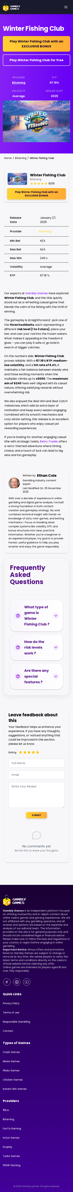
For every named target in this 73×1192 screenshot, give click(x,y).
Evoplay (7, 1147)
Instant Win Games (15, 1089)
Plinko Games (11, 1070)
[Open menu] (66, 7)
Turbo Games (11, 1156)
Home (8, 158)
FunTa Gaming (12, 1128)
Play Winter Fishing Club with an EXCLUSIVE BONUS (36, 43)
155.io (6, 1110)
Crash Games (11, 1052)
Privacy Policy (11, 1003)
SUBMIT (36, 815)
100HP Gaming (11, 1165)
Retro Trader (49, 441)
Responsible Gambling (16, 1021)
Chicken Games (13, 1079)
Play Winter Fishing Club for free (36, 60)
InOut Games (11, 1137)
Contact (8, 1031)
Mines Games (11, 1061)
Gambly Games (36, 293)
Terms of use (11, 1012)
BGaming (18, 83)
